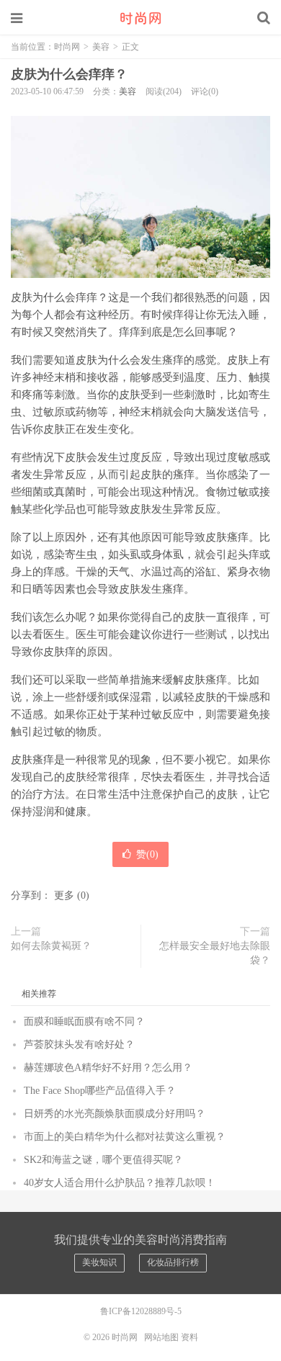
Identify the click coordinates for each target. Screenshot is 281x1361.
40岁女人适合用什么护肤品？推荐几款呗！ (119, 1182)
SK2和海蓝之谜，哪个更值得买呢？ (103, 1159)
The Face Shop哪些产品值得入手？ (100, 1090)
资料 (189, 1337)
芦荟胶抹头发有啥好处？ (79, 1044)
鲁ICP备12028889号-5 (141, 1311)
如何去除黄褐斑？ (51, 945)
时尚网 (140, 18)
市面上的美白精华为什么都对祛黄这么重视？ (125, 1136)
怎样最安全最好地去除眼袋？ (214, 953)
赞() (147, 854)
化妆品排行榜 (173, 1262)
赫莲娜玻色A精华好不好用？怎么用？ (108, 1067)
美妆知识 (99, 1262)
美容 (101, 47)
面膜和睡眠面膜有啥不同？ (84, 1021)
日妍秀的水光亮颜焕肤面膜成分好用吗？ (114, 1113)
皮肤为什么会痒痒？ (69, 74)
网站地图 (161, 1337)
